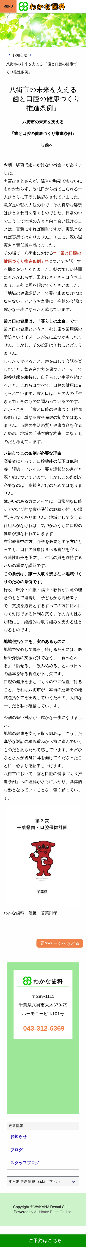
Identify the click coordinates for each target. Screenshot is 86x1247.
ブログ (16, 1149)
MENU (8, 6)
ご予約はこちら (43, 1240)
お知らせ (18, 1136)
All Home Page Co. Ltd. (53, 1212)
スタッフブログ (24, 1163)
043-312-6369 (43, 1028)
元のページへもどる (59, 943)
